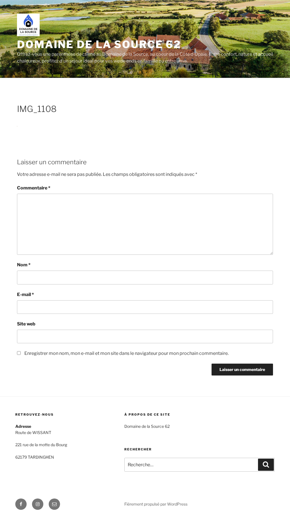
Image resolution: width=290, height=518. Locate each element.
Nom (24, 264)
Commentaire (33, 188)
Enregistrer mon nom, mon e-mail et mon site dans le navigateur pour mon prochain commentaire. (126, 353)
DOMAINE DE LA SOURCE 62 (99, 44)
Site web (26, 324)
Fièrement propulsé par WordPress (155, 504)
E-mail (25, 294)
